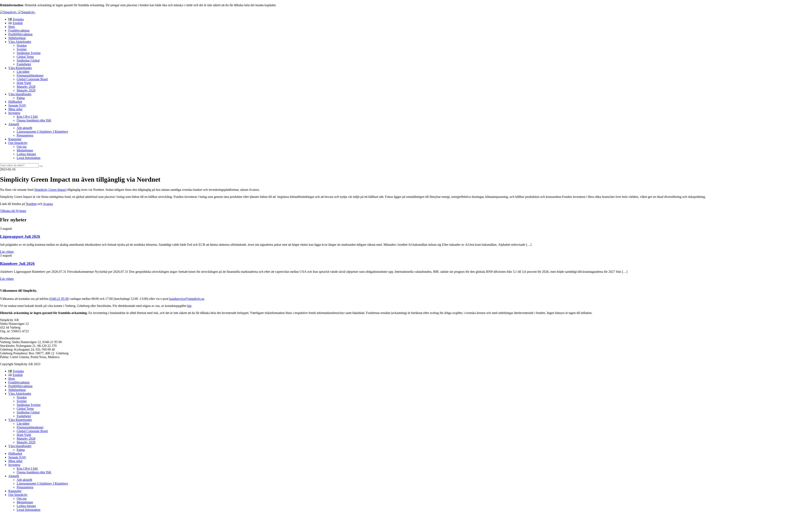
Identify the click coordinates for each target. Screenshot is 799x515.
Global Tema (25, 56)
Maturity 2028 (26, 86)
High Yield (24, 83)
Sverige (22, 49)
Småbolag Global (28, 60)
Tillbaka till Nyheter (13, 211)
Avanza (48, 204)
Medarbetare (25, 150)
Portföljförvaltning (20, 34)
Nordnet (31, 204)
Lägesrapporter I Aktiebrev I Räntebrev (42, 131)
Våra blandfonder (19, 94)
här (189, 306)
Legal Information (28, 158)
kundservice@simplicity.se (186, 298)
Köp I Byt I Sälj (27, 116)
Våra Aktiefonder (19, 41)
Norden (22, 45)
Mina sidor (15, 109)
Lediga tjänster (26, 154)
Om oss (22, 146)
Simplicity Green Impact (50, 189)
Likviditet (23, 71)
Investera (14, 113)
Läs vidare (7, 251)
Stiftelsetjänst (17, 38)
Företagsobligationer (30, 75)
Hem (11, 27)
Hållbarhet (15, 101)
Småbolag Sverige (29, 53)
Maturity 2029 (26, 90)
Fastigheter (24, 64)
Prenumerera (25, 135)
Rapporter (14, 139)
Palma (21, 98)
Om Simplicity (17, 143)
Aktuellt (13, 124)
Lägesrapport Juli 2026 (20, 236)
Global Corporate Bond (32, 79)
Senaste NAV (17, 105)
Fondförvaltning (19, 30)
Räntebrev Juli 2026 (17, 263)
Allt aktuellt (24, 128)
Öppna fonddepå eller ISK (34, 120)
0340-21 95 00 (59, 298)
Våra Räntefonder (20, 68)
